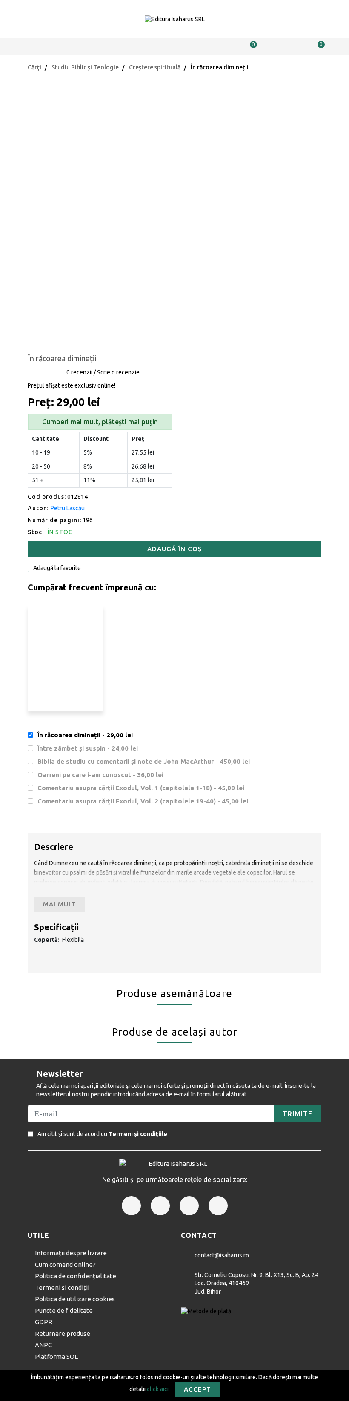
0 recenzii (79, 372)
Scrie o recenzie (118, 372)
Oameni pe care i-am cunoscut (100, 774)
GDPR (43, 1322)
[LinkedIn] (189, 1205)
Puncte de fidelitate (64, 1310)
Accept (197, 1389)
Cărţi (34, 67)
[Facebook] (131, 1205)
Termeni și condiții (62, 1287)
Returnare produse (62, 1333)
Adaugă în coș (174, 548)
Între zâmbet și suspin (87, 748)
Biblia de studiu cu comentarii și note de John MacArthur (143, 761)
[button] (32, 46)
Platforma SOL (56, 1356)
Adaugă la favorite (57, 567)
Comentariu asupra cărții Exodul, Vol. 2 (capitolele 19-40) (142, 801)
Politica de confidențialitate (75, 1276)
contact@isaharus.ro (222, 1255)
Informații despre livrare (71, 1253)
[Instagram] (160, 1205)
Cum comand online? (65, 1264)
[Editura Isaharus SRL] (174, 19)
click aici (158, 1388)
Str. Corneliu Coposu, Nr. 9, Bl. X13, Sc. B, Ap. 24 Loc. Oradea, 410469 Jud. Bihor (256, 1283)
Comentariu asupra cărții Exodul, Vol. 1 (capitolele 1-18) (140, 787)
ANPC (43, 1345)
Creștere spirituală (154, 67)
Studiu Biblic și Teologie (85, 67)
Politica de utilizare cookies (75, 1299)
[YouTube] (218, 1205)
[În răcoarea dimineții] (174, 212)
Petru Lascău (68, 508)
